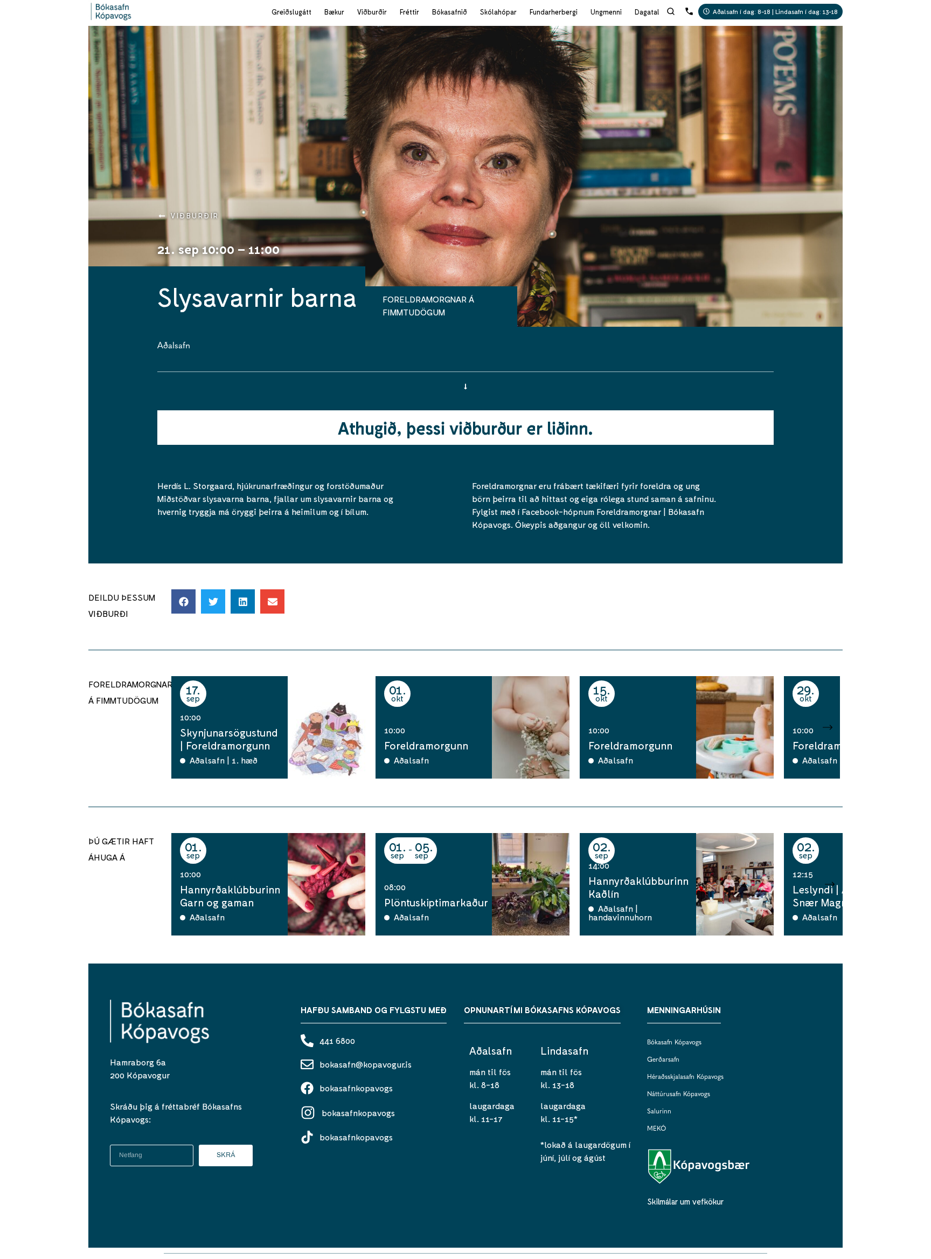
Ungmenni (606, 12)
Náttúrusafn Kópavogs (678, 1094)
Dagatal (647, 12)
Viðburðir (372, 12)
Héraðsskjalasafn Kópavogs (685, 1077)
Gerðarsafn (663, 1060)
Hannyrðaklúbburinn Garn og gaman (230, 896)
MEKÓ (656, 1129)
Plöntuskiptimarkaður (436, 902)
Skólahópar (498, 12)
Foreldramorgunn (426, 745)
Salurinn (659, 1112)
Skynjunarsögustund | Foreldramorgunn (229, 739)
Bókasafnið (449, 12)
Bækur (334, 12)
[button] (183, 601)
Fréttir (409, 12)
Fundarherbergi (554, 12)
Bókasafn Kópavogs (674, 1043)
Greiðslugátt (291, 12)
